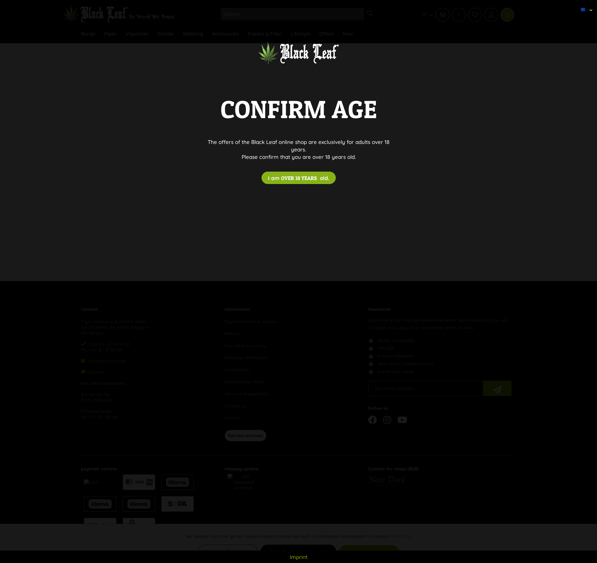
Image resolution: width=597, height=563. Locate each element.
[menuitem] (584, 4)
